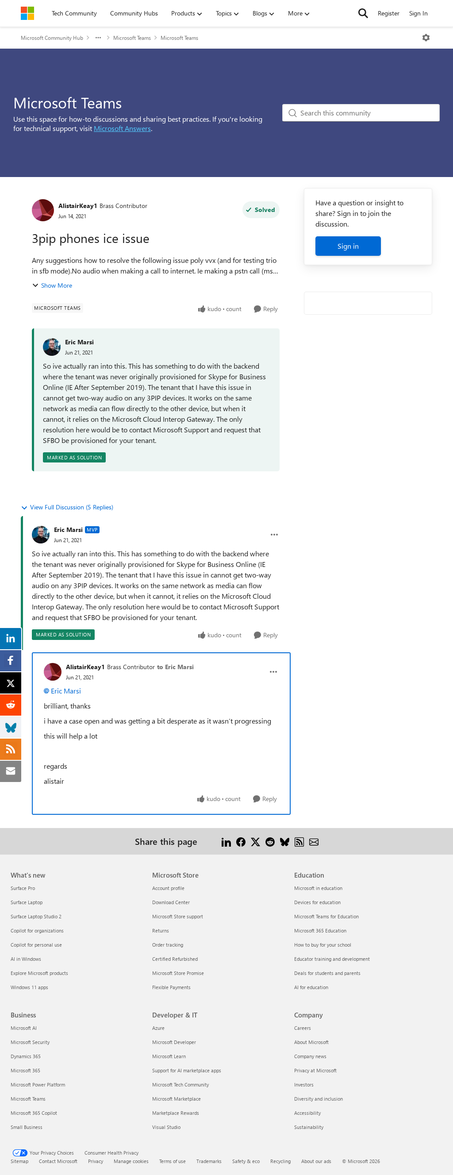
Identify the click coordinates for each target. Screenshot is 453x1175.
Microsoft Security (30, 1042)
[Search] (363, 13)
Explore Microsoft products (39, 973)
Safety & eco (246, 1161)
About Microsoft (311, 1042)
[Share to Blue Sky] (284, 841)
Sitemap (19, 1161)
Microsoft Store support (177, 916)
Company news (310, 1056)
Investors (304, 1084)
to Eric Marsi (175, 667)
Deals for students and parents (327, 973)
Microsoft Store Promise (178, 973)
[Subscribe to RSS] (299, 841)
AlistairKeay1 (77, 205)
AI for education (311, 987)
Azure (158, 1028)
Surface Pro (23, 888)
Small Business (26, 1127)
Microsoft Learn (169, 1056)
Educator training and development (332, 958)
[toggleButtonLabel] (426, 37)
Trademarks (209, 1161)
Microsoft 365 (25, 1070)
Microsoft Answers (122, 128)
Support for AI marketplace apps (186, 1070)
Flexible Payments (171, 987)
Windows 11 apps (29, 987)
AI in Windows (26, 958)
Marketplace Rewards (175, 1113)
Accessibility (307, 1113)
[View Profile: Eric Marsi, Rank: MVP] (41, 534)
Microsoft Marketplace (176, 1098)
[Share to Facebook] (241, 841)
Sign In (418, 13)
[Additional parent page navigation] (98, 37)
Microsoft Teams (132, 37)
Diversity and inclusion (318, 1098)
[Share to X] (255, 841)
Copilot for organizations (37, 930)
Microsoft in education (318, 888)
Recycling (280, 1161)
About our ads (316, 1161)
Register (388, 13)
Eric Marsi (79, 342)
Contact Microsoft (58, 1161)
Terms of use (172, 1161)
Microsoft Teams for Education (326, 916)
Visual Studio (166, 1127)
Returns (160, 930)
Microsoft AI (24, 1028)
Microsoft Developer (174, 1042)
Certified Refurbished (175, 958)
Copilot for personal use (36, 944)
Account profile (168, 888)
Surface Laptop (26, 902)
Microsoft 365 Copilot (34, 1113)
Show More (56, 285)
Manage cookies (131, 1161)
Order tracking (167, 944)
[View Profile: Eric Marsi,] (52, 347)
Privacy (95, 1161)
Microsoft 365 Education (320, 930)
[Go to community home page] (27, 13)
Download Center (171, 902)
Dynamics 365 (26, 1056)
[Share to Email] (314, 841)
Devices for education (317, 902)
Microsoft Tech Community (180, 1084)
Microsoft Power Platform (38, 1084)
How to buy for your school (322, 944)
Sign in (348, 245)
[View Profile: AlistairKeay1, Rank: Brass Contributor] (43, 210)
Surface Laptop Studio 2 (36, 916)
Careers (302, 1028)
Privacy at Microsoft (315, 1070)
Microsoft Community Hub (52, 37)
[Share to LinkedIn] (226, 841)
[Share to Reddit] (270, 841)
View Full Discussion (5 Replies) (71, 507)
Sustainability (308, 1127)
